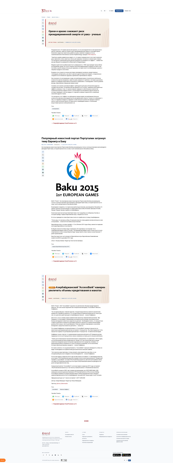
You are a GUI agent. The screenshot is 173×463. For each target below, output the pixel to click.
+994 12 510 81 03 (45, 444)
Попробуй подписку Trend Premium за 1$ (64, 123)
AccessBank (55, 389)
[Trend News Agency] (46, 433)
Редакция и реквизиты (87, 436)
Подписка (101, 434)
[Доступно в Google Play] (126, 455)
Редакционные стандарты (88, 440)
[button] (43, 20)
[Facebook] (46, 455)
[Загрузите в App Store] (117, 455)
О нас (83, 434)
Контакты (84, 438)
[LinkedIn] (58, 455)
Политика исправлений (87, 442)
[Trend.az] (47, 10)
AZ (127, 460)
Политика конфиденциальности (123, 436)
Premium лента (68, 436)
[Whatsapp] (43, 455)
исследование (55, 108)
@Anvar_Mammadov (62, 383)
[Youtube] (52, 455)
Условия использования (121, 434)
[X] (49, 455)
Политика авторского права (122, 438)
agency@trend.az (45, 445)
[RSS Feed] (61, 455)
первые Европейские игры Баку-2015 (60, 246)
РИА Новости (92, 54)
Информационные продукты (105, 436)
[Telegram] (55, 455)
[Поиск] (101, 10)
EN (124, 460)
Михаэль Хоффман (64, 389)
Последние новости (69, 434)
